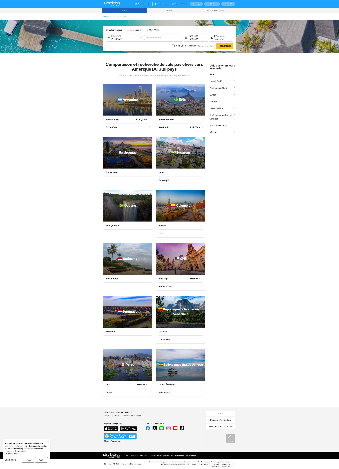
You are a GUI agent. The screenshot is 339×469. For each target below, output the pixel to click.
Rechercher (224, 46)
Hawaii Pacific (216, 81)
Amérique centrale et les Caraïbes (220, 117)
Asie (211, 74)
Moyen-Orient (216, 108)
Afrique (213, 132)
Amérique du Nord (218, 88)
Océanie (213, 101)
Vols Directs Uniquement (194, 45)
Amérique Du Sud (217, 125)
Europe (212, 94)
